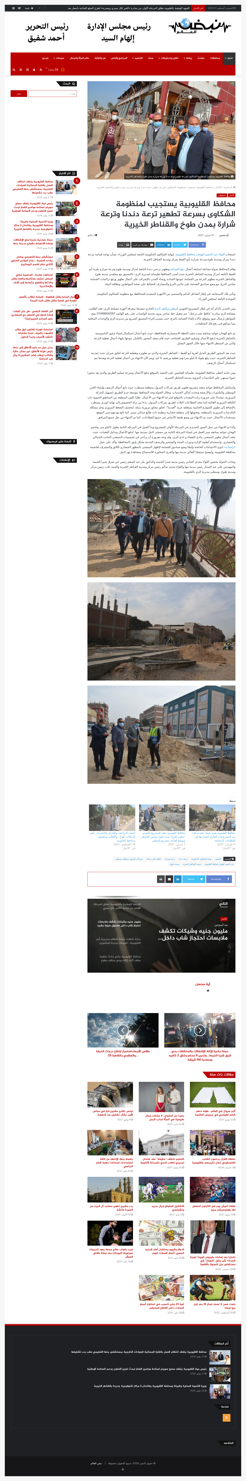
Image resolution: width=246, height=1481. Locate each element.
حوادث (201, 58)
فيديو (45, 58)
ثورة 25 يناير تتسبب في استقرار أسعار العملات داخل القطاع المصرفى (162, 1306)
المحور (218, 859)
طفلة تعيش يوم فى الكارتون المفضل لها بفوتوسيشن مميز (213, 1208)
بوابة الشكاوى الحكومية (201, 859)
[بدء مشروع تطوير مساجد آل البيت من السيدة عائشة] (110, 1189)
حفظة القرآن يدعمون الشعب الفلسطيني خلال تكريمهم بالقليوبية (213, 1161)
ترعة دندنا (183, 859)
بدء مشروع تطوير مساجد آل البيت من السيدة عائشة (111, 1208)
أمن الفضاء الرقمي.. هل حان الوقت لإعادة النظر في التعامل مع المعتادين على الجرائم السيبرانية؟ (32, 315)
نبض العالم (96, 1463)
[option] (161, 934)
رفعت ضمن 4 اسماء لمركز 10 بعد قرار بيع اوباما (214, 1306)
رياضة (189, 58)
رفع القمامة (177, 269)
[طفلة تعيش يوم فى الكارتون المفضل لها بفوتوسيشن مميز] (212, 1189)
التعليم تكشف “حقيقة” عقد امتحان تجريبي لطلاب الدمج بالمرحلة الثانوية (162, 1161)
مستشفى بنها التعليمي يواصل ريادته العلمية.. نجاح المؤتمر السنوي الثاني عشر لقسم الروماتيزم (32, 261)
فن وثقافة (100, 58)
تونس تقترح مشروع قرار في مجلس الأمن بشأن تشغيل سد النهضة (113, 1113)
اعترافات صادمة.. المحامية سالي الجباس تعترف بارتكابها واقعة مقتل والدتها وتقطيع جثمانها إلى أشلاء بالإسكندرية (32, 280)
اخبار (230, 58)
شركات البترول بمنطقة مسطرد (128, 859)
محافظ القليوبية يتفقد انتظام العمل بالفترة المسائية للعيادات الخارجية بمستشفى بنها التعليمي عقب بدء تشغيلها (33, 187)
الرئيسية (228, 187)
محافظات (215, 58)
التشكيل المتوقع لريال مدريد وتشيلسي (167, 1208)
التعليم (139, 58)
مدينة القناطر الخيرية (192, 864)
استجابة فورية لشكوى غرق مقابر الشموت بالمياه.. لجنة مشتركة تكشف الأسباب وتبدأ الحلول (34, 333)
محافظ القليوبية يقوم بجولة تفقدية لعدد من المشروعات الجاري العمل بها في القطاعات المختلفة (213, 836)
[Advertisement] (44, 133)
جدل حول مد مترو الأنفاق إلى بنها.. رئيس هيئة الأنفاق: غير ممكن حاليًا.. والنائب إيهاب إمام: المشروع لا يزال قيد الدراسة (32, 353)
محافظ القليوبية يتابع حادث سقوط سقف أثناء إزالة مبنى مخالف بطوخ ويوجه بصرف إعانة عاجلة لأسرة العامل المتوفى (188, 936)
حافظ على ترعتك (153, 859)
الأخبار (218, 187)
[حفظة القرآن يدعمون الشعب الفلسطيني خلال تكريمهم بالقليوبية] (212, 1142)
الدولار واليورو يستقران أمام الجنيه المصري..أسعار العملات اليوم (164, 1251)
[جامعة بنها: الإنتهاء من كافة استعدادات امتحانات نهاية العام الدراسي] (110, 1142)
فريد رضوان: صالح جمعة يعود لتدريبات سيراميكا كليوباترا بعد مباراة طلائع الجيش (111, 1253)
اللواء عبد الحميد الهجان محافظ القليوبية (200, 254)
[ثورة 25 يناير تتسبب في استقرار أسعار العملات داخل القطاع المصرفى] (161, 1287)
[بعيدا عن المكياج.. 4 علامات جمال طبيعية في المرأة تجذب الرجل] (161, 1097)
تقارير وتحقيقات (169, 58)
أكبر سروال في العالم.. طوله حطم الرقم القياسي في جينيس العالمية (215, 1113)
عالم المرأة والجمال (79, 58)
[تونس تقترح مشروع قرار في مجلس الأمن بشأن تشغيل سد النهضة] (110, 1094)
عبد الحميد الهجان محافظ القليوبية (219, 864)
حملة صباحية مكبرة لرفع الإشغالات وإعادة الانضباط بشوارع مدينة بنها (33, 242)
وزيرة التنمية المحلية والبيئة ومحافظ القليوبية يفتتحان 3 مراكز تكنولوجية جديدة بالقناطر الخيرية (33, 225)
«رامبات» (229, 447)
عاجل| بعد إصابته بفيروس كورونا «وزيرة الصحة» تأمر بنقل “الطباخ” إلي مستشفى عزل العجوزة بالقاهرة (212, 1261)
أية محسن (224, 235)
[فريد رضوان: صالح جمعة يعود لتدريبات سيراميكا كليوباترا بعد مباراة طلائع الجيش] (110, 1233)
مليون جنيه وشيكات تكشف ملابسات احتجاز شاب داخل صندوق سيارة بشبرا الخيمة (146, 8)
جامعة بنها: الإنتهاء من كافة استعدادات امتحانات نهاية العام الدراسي (114, 1163)
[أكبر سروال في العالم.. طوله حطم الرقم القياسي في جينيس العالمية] (212, 1094)
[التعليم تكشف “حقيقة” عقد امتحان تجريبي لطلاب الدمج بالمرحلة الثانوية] (161, 1142)
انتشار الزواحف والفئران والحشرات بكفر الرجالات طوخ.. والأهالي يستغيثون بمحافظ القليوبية (112, 836)
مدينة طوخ (174, 864)
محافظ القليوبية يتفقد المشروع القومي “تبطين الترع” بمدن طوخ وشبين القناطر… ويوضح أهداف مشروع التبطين (162, 836)
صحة (150, 58)
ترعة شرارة (170, 859)
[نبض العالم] (199, 25)
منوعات (60, 58)
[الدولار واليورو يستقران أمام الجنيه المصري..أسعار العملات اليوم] (161, 1233)
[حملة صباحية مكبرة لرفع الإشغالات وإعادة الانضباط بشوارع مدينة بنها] (66, 245)
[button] (161, 530)
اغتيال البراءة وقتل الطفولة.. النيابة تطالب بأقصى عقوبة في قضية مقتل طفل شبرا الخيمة (48, 299)
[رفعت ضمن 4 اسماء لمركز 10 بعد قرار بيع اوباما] (212, 1287)
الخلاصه (229, 1443)
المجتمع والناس (119, 58)
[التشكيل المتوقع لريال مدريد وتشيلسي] (161, 1189)
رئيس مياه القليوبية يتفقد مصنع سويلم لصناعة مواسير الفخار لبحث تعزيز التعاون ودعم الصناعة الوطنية (32, 207)
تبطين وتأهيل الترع (166, 308)
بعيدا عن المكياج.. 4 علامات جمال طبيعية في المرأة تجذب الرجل (164, 1118)
